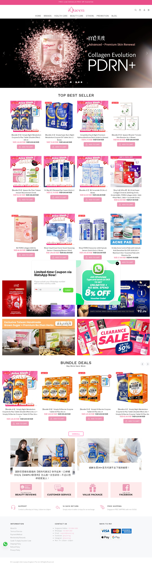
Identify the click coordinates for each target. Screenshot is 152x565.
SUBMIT (68, 290)
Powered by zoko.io (54, 303)
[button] (36, 290)
